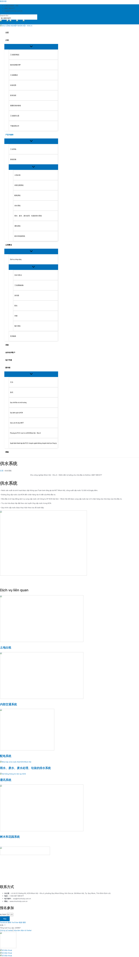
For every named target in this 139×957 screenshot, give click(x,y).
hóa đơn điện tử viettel (22, 880)
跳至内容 (3, 1)
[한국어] (19, 21)
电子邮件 (3, 914)
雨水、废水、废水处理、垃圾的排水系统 (25, 768)
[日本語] (24, 21)
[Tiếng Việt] (8, 21)
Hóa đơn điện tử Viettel (22, 930)
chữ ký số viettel (6, 880)
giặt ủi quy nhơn (39, 880)
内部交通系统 (8, 704)
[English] (13, 21)
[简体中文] (3, 21)
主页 (1, 471)
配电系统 (5, 756)
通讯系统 (5, 780)
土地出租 (5, 647)
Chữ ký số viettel (6, 930)
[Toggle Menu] (31, 46)
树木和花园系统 (10, 836)
